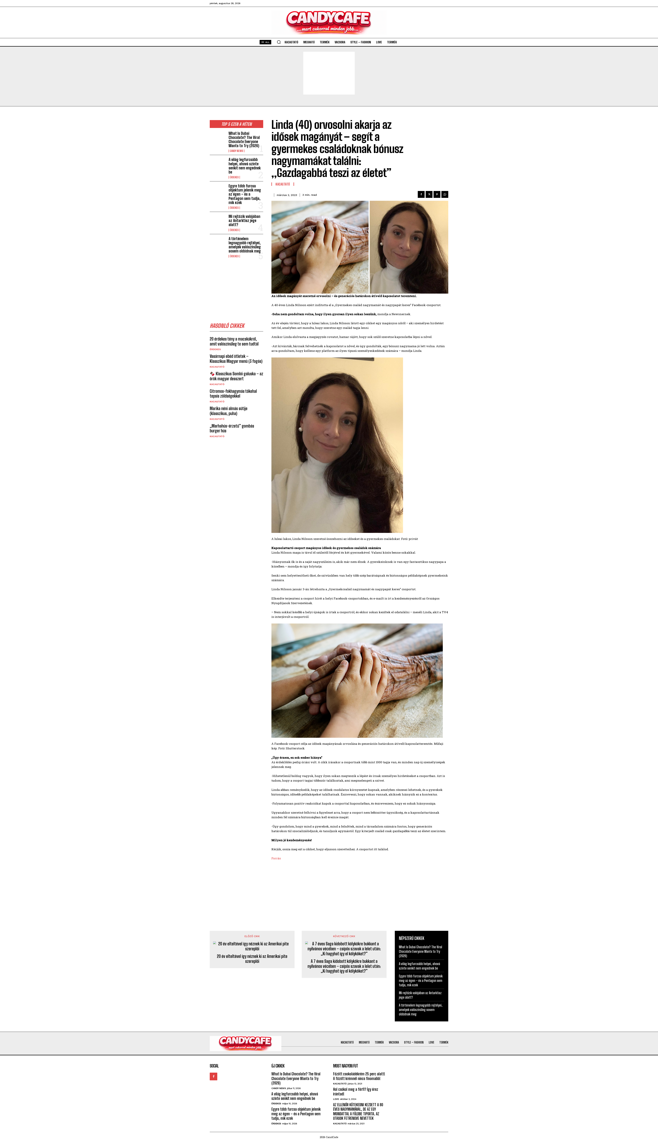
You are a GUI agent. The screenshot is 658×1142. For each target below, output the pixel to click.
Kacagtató (217, 367)
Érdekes (234, 177)
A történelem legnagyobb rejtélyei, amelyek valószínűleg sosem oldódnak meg (245, 245)
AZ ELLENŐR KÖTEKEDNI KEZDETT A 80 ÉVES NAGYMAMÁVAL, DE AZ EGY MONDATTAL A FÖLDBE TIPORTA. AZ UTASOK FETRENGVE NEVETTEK (358, 1111)
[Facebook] (421, 194)
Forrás (276, 858)
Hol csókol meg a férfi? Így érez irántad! (355, 1091)
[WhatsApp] (444, 194)
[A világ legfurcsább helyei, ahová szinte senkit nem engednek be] (218, 165)
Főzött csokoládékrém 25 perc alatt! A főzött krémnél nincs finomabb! (359, 1076)
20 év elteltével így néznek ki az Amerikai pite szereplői (252, 959)
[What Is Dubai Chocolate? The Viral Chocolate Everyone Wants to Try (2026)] (218, 138)
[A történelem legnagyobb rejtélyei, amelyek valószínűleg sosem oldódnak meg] (218, 244)
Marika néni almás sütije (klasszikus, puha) (228, 411)
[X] (429, 194)
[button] (279, 42)
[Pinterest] (437, 194)
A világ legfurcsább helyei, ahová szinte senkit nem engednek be (245, 165)
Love (336, 1099)
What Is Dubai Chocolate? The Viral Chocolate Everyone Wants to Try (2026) (244, 139)
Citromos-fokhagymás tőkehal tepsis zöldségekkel (233, 394)
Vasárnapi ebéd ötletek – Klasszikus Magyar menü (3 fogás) (236, 359)
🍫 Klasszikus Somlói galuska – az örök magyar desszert (236, 376)
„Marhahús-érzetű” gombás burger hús (232, 428)
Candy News (236, 151)
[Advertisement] (329, 73)
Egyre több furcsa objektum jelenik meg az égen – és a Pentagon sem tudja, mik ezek (245, 194)
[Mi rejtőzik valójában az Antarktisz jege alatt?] (218, 221)
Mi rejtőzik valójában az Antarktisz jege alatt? (244, 220)
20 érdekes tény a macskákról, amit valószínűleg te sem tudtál (234, 341)
